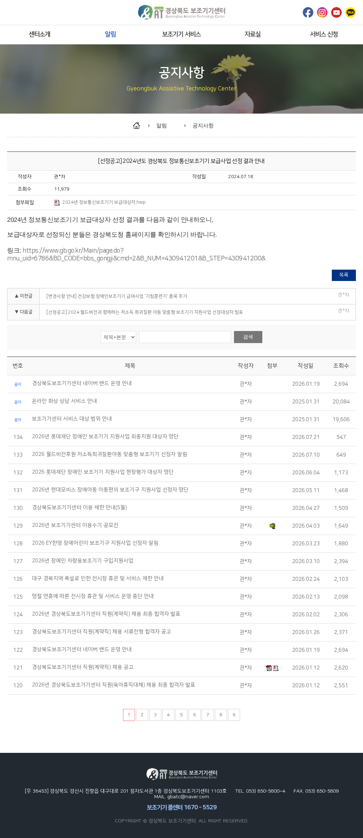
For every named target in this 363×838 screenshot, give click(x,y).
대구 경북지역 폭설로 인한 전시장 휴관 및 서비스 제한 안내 (98, 578)
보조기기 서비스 (181, 34)
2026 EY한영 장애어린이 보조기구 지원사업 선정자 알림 (95, 543)
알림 (110, 34)
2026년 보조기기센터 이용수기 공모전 (75, 525)
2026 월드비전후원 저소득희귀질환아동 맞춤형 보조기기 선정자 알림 (109, 454)
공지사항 (203, 125)
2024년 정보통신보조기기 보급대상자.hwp (104, 202)
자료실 (253, 34)
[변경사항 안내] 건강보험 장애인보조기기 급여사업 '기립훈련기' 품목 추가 (116, 296)
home (140, 125)
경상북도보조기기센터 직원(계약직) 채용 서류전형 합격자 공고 (101, 632)
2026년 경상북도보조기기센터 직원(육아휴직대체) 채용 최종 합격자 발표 (113, 685)
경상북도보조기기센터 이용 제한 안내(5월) (79, 508)
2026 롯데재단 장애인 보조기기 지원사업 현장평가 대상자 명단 (103, 472)
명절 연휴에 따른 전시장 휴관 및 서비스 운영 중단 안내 (93, 596)
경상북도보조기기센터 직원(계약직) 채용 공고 (83, 667)
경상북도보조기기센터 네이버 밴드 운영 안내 (82, 383)
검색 (248, 337)
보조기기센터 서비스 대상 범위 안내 (72, 419)
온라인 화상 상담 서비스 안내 (64, 401)
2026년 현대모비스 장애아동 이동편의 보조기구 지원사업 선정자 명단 (110, 490)
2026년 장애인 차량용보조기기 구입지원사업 (82, 561)
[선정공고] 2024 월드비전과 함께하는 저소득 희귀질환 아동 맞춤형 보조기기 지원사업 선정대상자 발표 (144, 312)
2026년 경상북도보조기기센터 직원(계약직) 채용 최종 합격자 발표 (106, 614)
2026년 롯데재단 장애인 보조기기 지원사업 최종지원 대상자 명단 (105, 437)
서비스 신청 (324, 34)
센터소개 (39, 34)
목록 (343, 275)
